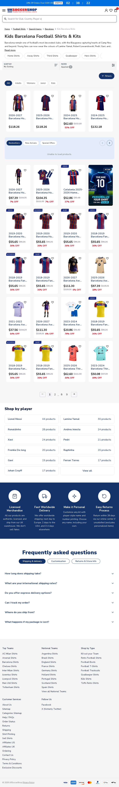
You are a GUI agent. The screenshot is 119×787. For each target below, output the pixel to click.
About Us (7, 704)
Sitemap (6, 709)
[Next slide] (109, 143)
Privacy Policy (9, 759)
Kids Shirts (86, 678)
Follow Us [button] (47, 699)
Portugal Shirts (49, 678)
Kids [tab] (53, 83)
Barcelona (49, 29)
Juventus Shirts (9, 674)
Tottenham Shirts (11, 687)
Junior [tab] (43, 83)
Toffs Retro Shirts (90, 683)
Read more (10, 50)
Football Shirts (19, 29)
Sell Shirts (7, 738)
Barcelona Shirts (10, 662)
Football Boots (88, 662)
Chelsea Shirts (9, 666)
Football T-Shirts (89, 666)
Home (7, 29)
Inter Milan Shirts (10, 670)
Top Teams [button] (7, 648)
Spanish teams (35, 29)
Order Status (8, 721)
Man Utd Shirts (9, 683)
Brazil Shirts (48, 657)
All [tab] (8, 83)
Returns (6, 725)
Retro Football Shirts (91, 657)
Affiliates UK (8, 746)
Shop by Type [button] (88, 648)
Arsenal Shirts (9, 657)
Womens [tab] (31, 83)
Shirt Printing (8, 734)
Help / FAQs (8, 717)
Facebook (46, 704)
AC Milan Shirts (10, 653)
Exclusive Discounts (12, 767)
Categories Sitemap (12, 713)
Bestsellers (14, 143)
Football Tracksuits (90, 670)
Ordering (6, 750)
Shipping (6, 729)
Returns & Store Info (85, 561)
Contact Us (7, 755)
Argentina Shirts (50, 653)
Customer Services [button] (11, 699)
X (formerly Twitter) (51, 709)
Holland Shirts (49, 674)
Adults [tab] (18, 83)
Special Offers (48, 143)
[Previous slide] (102, 143)
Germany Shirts (49, 670)
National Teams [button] (50, 648)
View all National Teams (54, 691)
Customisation (58, 561)
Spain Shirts (48, 687)
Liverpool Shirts (10, 678)
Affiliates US (8, 742)
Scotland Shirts (49, 683)
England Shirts (49, 662)
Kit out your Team (90, 653)
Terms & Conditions (12, 763)
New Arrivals (31, 143)
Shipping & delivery (32, 561)
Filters (108, 76)
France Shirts (48, 666)
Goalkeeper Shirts (90, 674)
